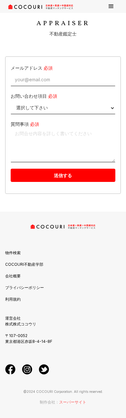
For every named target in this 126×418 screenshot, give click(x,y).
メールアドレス (26, 68)
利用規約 (13, 299)
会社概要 (13, 276)
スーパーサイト (72, 402)
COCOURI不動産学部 (24, 264)
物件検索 (13, 252)
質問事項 (20, 124)
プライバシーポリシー (24, 287)
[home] (39, 6)
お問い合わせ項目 (29, 96)
